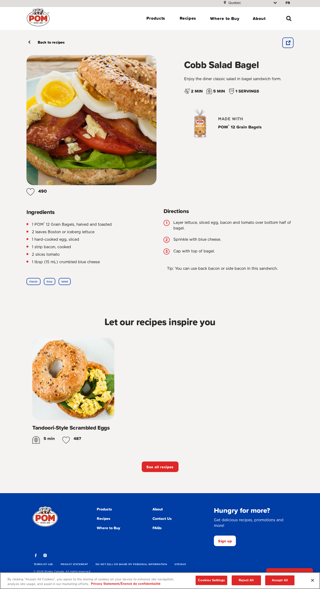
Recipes (188, 18)
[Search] (289, 19)
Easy (49, 281)
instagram (45, 555)
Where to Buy (224, 18)
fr (288, 3)
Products (155, 18)
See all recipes (160, 467)
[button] (30, 190)
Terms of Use (43, 564)
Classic (33, 281)
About (259, 18)
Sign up (225, 541)
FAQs (157, 528)
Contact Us (162, 518)
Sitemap (180, 564)
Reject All (246, 580)
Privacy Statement (74, 564)
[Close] (312, 580)
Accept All (280, 580)
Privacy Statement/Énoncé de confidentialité (125, 584)
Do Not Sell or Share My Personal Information (131, 564)
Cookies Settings (211, 580)
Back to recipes (51, 42)
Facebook (35, 555)
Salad (64, 281)
